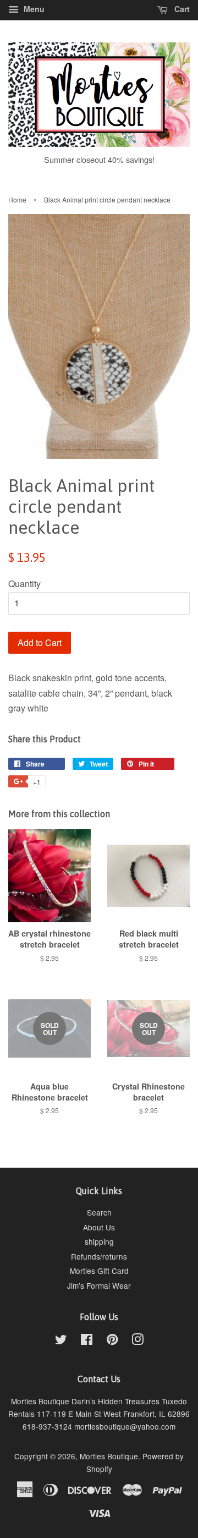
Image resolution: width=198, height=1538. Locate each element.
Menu (33, 8)
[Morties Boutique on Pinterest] (112, 1341)
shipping (99, 1241)
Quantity (24, 583)
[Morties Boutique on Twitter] (61, 1341)
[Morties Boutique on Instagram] (137, 1341)
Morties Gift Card (99, 1270)
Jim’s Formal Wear (99, 1285)
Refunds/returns (99, 1256)
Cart (181, 8)
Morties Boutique (109, 1456)
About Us (99, 1227)
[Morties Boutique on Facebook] (86, 1341)
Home (17, 199)
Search (99, 1212)
